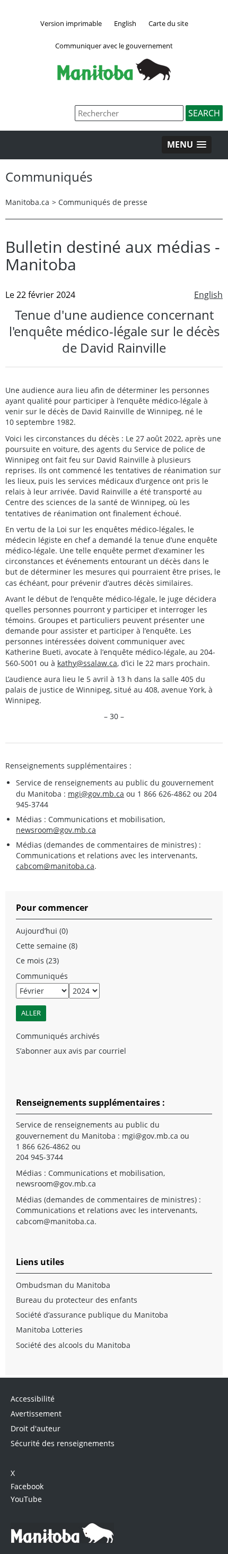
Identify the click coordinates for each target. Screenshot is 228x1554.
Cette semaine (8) (46, 946)
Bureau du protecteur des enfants (76, 1300)
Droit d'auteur (35, 1428)
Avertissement (36, 1413)
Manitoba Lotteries (49, 1330)
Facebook (27, 1486)
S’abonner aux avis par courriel (71, 1051)
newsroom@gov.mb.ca (56, 830)
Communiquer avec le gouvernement (114, 45)
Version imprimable (71, 23)
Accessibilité (33, 1399)
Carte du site (168, 23)
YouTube (26, 1499)
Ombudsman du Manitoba (63, 1285)
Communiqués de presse (102, 202)
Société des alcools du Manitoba (73, 1345)
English (125, 23)
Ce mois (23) (37, 960)
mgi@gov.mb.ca (96, 794)
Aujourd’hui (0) (42, 931)
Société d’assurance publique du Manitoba (92, 1315)
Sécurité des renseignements (63, 1443)
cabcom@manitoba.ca (55, 866)
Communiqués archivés (58, 1036)
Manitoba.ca (27, 202)
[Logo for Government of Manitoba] (114, 77)
